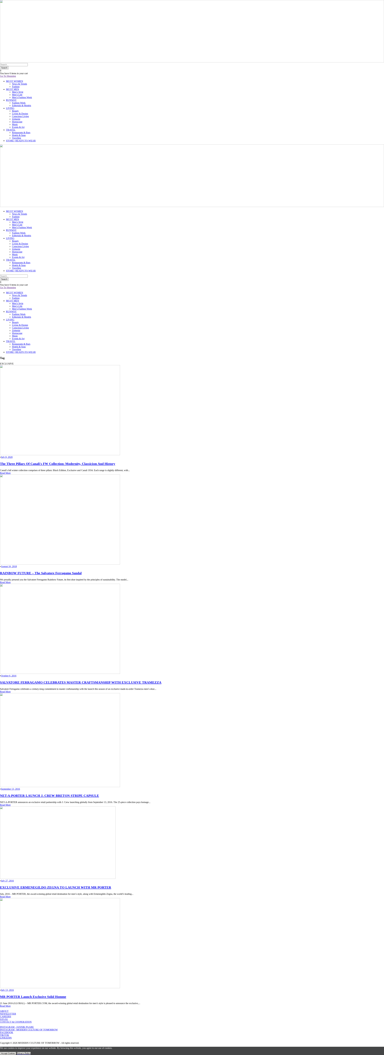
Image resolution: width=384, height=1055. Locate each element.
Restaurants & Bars (21, 132)
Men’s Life (17, 94)
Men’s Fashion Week (22, 97)
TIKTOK (4, 1035)
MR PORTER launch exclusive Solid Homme (33, 997)
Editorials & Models (21, 105)
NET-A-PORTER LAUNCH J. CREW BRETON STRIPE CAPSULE (49, 795)
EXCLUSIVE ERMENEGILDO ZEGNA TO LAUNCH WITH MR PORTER (55, 887)
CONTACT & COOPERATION (16, 1022)
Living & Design (20, 113)
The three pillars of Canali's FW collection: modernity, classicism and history (57, 464)
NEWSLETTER (8, 1013)
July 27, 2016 (7, 880)
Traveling (16, 138)
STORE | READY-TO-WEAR (21, 140)
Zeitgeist (16, 119)
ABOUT (4, 1011)
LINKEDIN (6, 1038)
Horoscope (17, 121)
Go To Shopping (8, 76)
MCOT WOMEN (14, 81)
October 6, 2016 (8, 675)
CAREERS (5, 1016)
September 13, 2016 (10, 789)
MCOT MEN (12, 89)
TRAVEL (10, 130)
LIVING (10, 108)
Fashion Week (19, 103)
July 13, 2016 (7, 990)
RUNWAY (11, 100)
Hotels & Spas (19, 135)
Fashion (16, 86)
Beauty (15, 111)
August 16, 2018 (9, 566)
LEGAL (4, 1019)
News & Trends (19, 84)
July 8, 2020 (7, 457)
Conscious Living (20, 116)
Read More (5, 473)
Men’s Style (17, 92)
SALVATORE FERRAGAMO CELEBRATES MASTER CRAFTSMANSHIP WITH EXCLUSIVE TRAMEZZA (80, 682)
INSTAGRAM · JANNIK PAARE (17, 1027)
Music (15, 124)
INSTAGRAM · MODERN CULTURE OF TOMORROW (29, 1029)
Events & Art (18, 127)
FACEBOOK (6, 1032)
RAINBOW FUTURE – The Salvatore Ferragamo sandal (41, 573)
